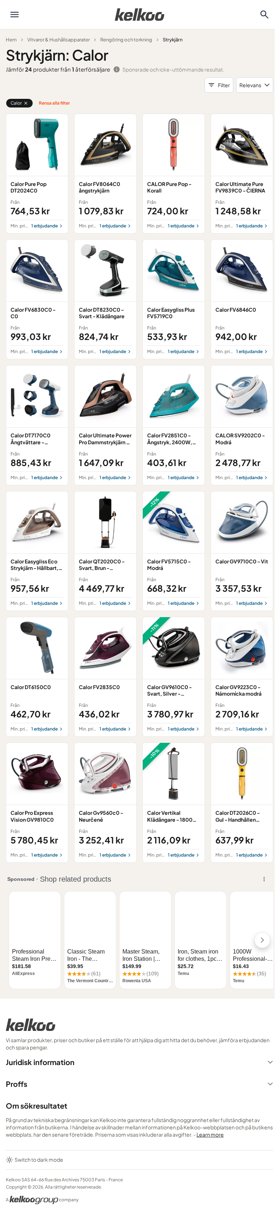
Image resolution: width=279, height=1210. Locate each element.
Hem (11, 40)
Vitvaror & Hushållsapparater (58, 40)
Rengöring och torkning (126, 40)
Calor (16, 103)
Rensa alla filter (54, 103)
